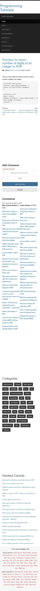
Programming (7, 34)
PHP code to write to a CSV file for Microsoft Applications (10, 278)
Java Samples (7, 16)
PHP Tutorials (15, 70)
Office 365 (7, 412)
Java (3, 25)
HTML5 (27, 393)
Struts (30, 416)
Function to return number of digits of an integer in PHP (17, 62)
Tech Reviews (22, 421)
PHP (21, 412)
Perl (15, 412)
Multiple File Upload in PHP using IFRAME (16, 540)
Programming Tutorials (11, 7)
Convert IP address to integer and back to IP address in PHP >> (28, 112)
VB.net (13, 416)
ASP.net (13, 389)
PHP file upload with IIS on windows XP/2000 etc (18, 536)
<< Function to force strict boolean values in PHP (9, 112)
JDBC (30, 403)
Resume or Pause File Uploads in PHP (14, 523)
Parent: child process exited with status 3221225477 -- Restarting (11, 305)
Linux (5, 407)
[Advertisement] (20, 139)
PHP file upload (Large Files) (11, 526)
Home (4, 21)
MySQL (31, 407)
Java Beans (14, 403)
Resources (6, 50)
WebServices (8, 425)
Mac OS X (14, 407)
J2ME (5, 403)
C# (32, 389)
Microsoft (6, 38)
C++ (26, 389)
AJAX (5, 389)
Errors (9, 558)
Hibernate (21, 416)
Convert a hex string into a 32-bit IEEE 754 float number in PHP (11, 320)
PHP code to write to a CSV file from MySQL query (10, 214)
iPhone (23, 407)
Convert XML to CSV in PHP (11, 499)
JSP (28, 398)
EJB (23, 403)
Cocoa (5, 393)
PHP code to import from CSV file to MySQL (16, 513)
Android (17, 384)
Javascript (13, 398)
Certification (25, 425)
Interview (6, 430)
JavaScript (6, 30)
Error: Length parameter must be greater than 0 (17, 543)
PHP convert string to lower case (12, 484)
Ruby (5, 416)
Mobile (4, 42)
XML (16, 425)
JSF (21, 398)
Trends (12, 421)
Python (28, 412)
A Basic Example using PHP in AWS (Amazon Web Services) (10, 246)
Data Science (8, 384)
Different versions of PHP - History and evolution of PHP (11, 231)
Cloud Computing (16, 393)
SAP (5, 421)
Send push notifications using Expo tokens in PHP (10, 222)
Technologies (7, 46)
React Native (27, 384)
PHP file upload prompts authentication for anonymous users (28, 285)
